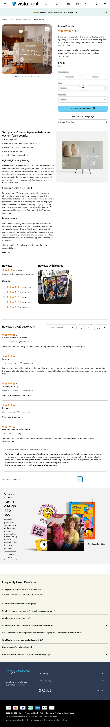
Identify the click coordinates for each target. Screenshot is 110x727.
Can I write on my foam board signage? (19, 603)
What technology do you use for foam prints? (22, 640)
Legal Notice (69, 713)
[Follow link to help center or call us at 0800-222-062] (68, 4)
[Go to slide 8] (38, 76)
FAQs (4, 252)
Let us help (43, 673)
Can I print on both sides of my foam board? (22, 589)
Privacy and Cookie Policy (34, 713)
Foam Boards (39, 19)
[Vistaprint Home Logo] (25, 4)
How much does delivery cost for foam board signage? (26, 654)
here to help (22, 682)
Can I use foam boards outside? (16, 618)
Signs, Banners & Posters (20, 19)
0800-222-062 (11, 713)
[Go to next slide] (106, 12)
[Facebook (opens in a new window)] (40, 690)
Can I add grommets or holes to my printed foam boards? (28, 625)
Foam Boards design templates (31, 245)
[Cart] (105, 4)
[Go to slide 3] (22, 76)
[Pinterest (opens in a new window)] (51, 691)
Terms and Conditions (54, 713)
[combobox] (49, 4)
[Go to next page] (105, 479)
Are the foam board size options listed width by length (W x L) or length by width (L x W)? (42, 632)
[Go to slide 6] (31, 76)
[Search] (57, 4)
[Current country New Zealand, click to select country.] (100, 690)
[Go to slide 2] (19, 76)
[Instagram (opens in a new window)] (43, 690)
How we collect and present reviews (18, 274)
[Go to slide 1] (15, 76)
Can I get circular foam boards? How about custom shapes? (28, 611)
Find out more (10, 555)
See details (64, 56)
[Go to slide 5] (28, 76)
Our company (45, 681)
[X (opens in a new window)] (47, 690)
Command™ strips (66, 53)
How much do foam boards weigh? (17, 647)
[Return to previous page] (72, 479)
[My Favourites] (87, 4)
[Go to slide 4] (25, 76)
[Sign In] (96, 4)
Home (4, 19)
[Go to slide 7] (35, 76)
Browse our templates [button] (81, 108)
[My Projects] (77, 4)
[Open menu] (5, 3)
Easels (93, 50)
